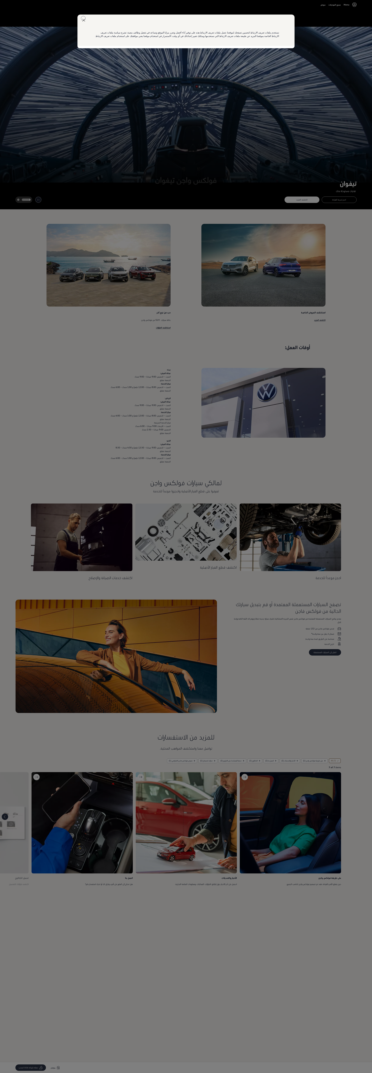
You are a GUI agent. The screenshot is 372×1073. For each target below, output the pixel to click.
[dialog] (186, 536)
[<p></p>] (83, 18)
